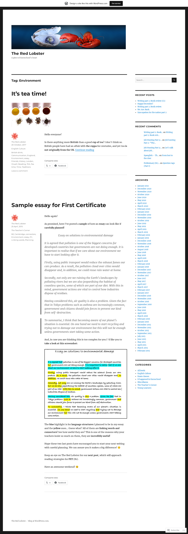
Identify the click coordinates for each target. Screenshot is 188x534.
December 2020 (144, 189)
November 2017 (144, 272)
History (22, 161)
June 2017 (141, 278)
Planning (29, 240)
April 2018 (141, 258)
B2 (12, 234)
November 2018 (144, 244)
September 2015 (144, 333)
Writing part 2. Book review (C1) (151, 101)
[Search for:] (153, 80)
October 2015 (143, 330)
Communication (18, 155)
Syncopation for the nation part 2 (152, 112)
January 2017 (143, 293)
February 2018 (143, 264)
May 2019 (141, 226)
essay (26, 158)
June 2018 (141, 252)
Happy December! (145, 104)
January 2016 (143, 322)
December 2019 (144, 215)
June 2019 (141, 223)
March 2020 (142, 206)
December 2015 (144, 325)
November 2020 (144, 191)
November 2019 (144, 218)
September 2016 (144, 304)
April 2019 (141, 229)
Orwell (14, 164)
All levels (141, 370)
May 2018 (141, 255)
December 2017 (144, 270)
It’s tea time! (29, 93)
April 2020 (142, 203)
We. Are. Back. (143, 109)
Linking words (17, 240)
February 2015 (143, 351)
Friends (14, 161)
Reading (22, 164)
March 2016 (142, 316)
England (31, 155)
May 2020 (141, 200)
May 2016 (141, 310)
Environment (17, 158)
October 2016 (143, 301)
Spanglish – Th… (151, 155)
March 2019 (142, 232)
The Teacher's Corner (20, 230)
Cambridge (20, 234)
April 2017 (141, 284)
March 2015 (142, 348)
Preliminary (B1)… (152, 163)
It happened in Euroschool (149, 379)
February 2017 (143, 290)
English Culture (18, 149)
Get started (116, 3)
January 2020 (143, 212)
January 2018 (143, 267)
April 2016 (141, 313)
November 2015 (144, 327)
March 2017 (142, 287)
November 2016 (144, 299)
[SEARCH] (174, 80)
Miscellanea (142, 382)
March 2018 (142, 261)
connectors (31, 234)
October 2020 (143, 194)
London (29, 161)
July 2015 (141, 336)
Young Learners (144, 388)
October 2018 (143, 246)
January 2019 (143, 238)
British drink (17, 152)
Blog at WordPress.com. (38, 521)
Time (19, 167)
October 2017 (143, 275)
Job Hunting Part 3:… (153, 140)
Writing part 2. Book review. (149, 107)
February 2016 (143, 319)
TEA (28, 164)
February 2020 (143, 209)
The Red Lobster (27, 53)
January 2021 (143, 186)
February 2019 (143, 235)
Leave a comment (19, 171)
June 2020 (141, 197)
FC (31, 237)
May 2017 (141, 281)
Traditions (26, 167)
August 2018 (142, 249)
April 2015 (141, 345)
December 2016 (144, 296)
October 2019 (143, 220)
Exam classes (143, 376)
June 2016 (141, 307)
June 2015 (141, 339)
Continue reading (84, 149)
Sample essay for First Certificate (58, 205)
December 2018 (144, 241)
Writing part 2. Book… (153, 132)
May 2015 (141, 342)
